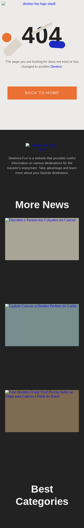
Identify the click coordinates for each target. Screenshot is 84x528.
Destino (56, 66)
